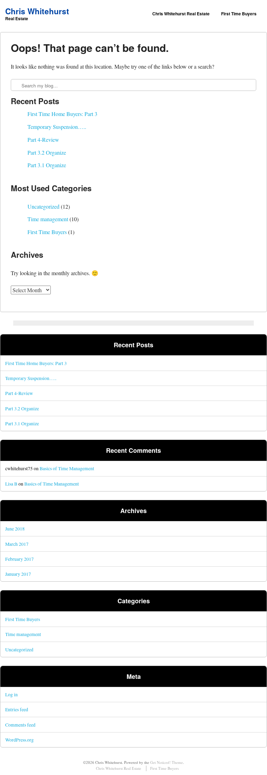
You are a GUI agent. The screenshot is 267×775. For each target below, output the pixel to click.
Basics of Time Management (67, 468)
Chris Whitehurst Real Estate (181, 13)
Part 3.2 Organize (46, 152)
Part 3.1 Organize (46, 165)
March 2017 (17, 544)
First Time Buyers (239, 13)
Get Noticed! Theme (166, 762)
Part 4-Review (43, 139)
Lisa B (11, 483)
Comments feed (20, 724)
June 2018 (15, 528)
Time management (47, 219)
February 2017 (19, 559)
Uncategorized (43, 206)
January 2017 (18, 574)
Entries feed (16, 709)
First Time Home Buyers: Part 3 (62, 113)
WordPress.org (19, 739)
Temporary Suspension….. (56, 126)
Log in (11, 694)
